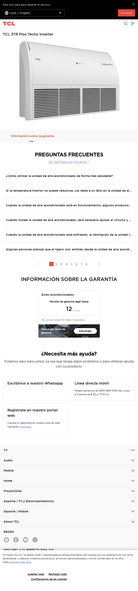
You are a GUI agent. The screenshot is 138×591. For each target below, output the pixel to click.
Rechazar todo (58, 574)
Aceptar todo (35, 574)
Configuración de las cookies (49, 579)
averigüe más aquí (20, 562)
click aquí (25, 426)
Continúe (126, 13)
